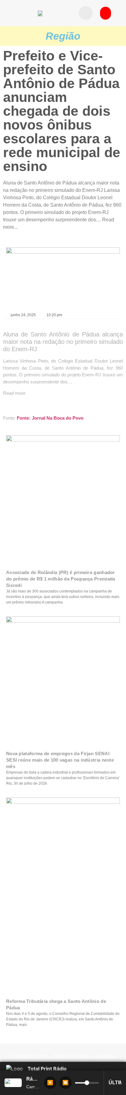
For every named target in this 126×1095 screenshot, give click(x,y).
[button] (86, 13)
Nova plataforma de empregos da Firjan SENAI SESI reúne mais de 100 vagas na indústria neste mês (60, 760)
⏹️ (65, 1082)
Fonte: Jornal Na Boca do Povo (50, 418)
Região (63, 36)
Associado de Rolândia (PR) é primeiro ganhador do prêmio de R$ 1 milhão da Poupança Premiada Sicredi (60, 579)
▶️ (50, 1082)
